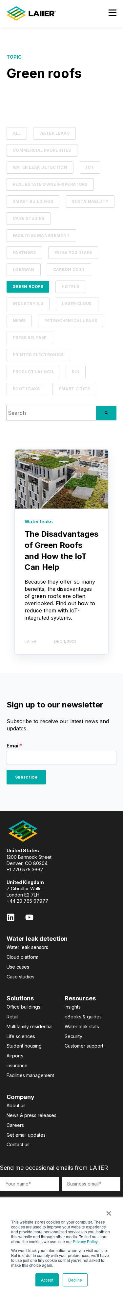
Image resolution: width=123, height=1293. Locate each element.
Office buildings (23, 1007)
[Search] (106, 413)
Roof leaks (26, 388)
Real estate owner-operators (50, 184)
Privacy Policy (85, 1241)
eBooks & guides (83, 1016)
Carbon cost (69, 269)
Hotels (70, 286)
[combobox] (51, 413)
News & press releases (31, 1115)
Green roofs (27, 286)
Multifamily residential (29, 1026)
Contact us (18, 1144)
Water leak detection (40, 167)
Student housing (24, 1046)
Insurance (17, 1065)
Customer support (84, 1046)
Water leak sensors (27, 947)
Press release (30, 337)
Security (73, 1036)
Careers (15, 1125)
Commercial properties (42, 150)
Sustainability (90, 201)
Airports (15, 1055)
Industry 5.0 (28, 303)
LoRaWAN (23, 269)
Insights (73, 1007)
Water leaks (54, 133)
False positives (73, 252)
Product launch (33, 371)
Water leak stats (82, 1026)
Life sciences (21, 1036)
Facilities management (41, 235)
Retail (12, 1016)
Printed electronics (38, 354)
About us (16, 1105)
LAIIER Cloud (77, 303)
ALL (17, 133)
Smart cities (74, 388)
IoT (90, 167)
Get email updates (26, 1135)
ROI (75, 371)
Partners (24, 252)
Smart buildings (33, 201)
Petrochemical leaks (70, 320)
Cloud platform (22, 957)
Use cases (18, 967)
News (19, 320)
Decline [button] (75, 1280)
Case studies (28, 218)
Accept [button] (47, 1280)
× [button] (109, 1211)
